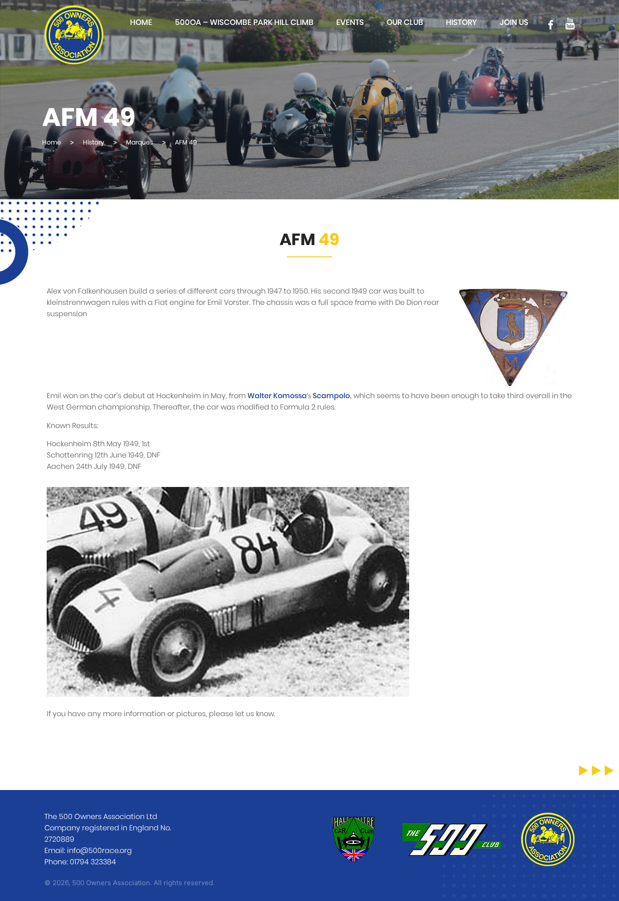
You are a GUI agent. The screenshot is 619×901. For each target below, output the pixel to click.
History (461, 22)
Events (350, 22)
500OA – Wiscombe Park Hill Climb (244, 22)
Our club (405, 22)
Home (141, 22)
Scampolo (331, 396)
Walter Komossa (277, 396)
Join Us (514, 22)
